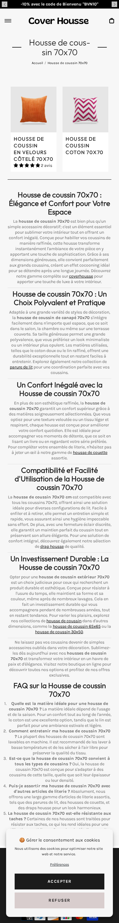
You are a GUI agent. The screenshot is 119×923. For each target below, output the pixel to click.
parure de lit (21, 367)
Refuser (59, 900)
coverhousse (81, 276)
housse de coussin (63, 620)
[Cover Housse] (58, 20)
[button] (5, 4)
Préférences (59, 864)
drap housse (52, 546)
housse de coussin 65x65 (77, 626)
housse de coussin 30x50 (59, 631)
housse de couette (90, 452)
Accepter (60, 881)
